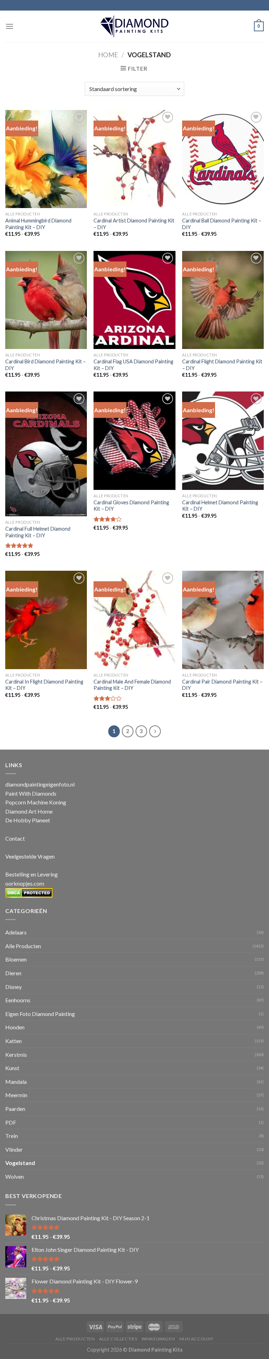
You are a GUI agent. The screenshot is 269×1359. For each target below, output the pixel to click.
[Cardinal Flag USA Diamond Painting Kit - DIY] (134, 300)
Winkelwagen (158, 1338)
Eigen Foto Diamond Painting (40, 1013)
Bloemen (16, 959)
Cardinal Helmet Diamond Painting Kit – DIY (220, 505)
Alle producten (75, 1338)
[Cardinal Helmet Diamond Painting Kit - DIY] (223, 440)
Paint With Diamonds (30, 793)
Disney (13, 986)
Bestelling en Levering (31, 874)
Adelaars (16, 932)
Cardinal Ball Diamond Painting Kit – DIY (221, 224)
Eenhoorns (17, 1000)
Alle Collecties (118, 1338)
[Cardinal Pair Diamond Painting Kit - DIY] (223, 620)
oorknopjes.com (24, 883)
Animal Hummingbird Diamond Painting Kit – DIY (38, 224)
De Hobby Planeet (27, 820)
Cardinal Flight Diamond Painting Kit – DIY (222, 364)
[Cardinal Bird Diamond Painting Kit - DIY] (46, 300)
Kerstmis (16, 1054)
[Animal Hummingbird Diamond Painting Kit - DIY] (46, 159)
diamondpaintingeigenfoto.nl (40, 784)
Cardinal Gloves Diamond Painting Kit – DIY (131, 505)
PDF (10, 1122)
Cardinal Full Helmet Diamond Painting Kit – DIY (37, 532)
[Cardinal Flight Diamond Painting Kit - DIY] (223, 300)
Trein (11, 1135)
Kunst (12, 1067)
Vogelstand (20, 1162)
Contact (15, 838)
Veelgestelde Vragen (30, 856)
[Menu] (9, 26)
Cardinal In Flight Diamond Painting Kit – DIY (44, 685)
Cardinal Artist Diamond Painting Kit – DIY (134, 224)
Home (108, 55)
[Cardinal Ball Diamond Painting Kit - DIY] (223, 159)
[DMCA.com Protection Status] (29, 892)
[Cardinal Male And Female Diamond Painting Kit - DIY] (134, 620)
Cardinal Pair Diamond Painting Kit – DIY (222, 685)
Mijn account (196, 1338)
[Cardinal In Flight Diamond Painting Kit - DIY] (46, 620)
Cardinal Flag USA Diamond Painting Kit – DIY (133, 364)
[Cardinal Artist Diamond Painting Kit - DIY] (134, 159)
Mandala (16, 1081)
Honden (15, 1027)
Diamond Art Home (29, 811)
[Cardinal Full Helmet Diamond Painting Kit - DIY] (46, 453)
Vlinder (14, 1149)
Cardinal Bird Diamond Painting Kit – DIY (45, 364)
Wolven (14, 1176)
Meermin (16, 1095)
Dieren (13, 973)
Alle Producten (23, 946)
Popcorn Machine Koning (35, 802)
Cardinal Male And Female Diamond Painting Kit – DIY (132, 685)
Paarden (15, 1108)
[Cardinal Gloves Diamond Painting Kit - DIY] (134, 440)
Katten (13, 1040)
